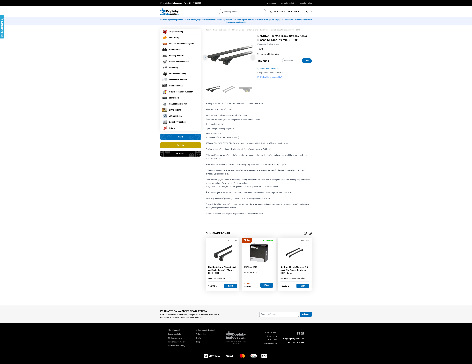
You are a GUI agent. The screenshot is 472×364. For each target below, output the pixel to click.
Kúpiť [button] (230, 286)
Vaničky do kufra (176, 55)
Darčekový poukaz (177, 122)
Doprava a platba (174, 334)
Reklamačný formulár (176, 342)
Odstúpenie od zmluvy (176, 346)
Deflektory (173, 68)
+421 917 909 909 (296, 342)
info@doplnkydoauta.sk (293, 338)
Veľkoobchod (201, 334)
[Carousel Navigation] (259, 233)
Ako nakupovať (272, 3)
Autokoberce (175, 49)
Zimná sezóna (175, 116)
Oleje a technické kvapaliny (181, 92)
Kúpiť (306, 61)
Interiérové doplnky (177, 74)
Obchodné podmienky (289, 3)
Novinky (180, 145)
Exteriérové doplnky (178, 80)
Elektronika (174, 98)
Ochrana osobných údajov (206, 330)
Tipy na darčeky (176, 31)
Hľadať (263, 12)
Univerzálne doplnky (178, 104)
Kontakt (303, 3)
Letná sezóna (175, 110)
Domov (208, 30)
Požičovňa (180, 153)
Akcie (180, 137)
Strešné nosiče (238, 30)
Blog (310, 3)
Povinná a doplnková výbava (181, 43)
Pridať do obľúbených (269, 69)
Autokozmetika (176, 86)
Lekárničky (174, 37)
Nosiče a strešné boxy (179, 62)
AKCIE (172, 128)
